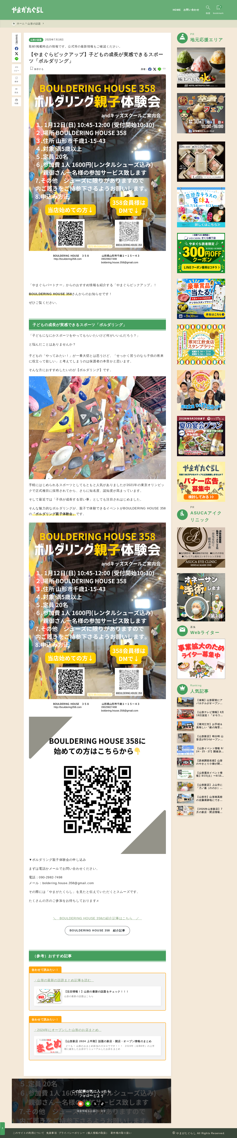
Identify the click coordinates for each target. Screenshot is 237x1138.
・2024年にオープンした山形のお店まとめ (66, 1030)
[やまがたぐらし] (27, 10)
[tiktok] (102, 1104)
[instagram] (80, 1104)
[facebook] (16, 48)
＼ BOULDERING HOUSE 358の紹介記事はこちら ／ (96, 918)
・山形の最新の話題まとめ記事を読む (62, 980)
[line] (16, 59)
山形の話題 (36, 40)
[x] (16, 53)
